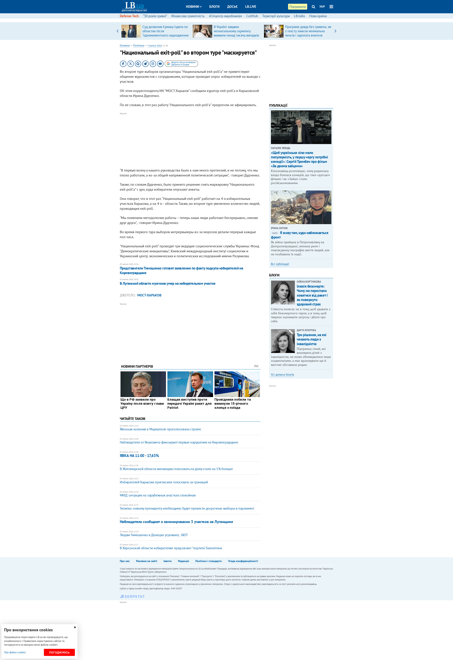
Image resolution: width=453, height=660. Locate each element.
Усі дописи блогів (282, 375)
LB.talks (299, 16)
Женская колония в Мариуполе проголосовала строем (160, 429)
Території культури (276, 16)
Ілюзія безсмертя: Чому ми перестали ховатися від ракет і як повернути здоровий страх (312, 295)
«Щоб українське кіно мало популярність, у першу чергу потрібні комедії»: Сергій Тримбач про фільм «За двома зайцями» (299, 159)
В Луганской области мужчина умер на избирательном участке (168, 283)
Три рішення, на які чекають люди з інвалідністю (311, 339)
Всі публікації (280, 264)
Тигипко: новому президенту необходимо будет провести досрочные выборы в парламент (187, 508)
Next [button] (335, 31)
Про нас (125, 561)
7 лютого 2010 (155, 45)
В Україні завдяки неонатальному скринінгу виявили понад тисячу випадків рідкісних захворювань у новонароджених (236, 35)
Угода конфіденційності (243, 561)
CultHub (252, 16)
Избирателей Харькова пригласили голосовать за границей (164, 482)
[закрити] (75, 627)
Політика (138, 45)
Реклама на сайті (146, 561)
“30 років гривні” (155, 16)
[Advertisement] (190, 140)
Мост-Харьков (149, 295)
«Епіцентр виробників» (225, 16)
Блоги (214, 6)
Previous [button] (117, 31)
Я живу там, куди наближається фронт (299, 235)
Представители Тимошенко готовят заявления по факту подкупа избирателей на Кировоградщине (181, 270)
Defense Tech (129, 16)
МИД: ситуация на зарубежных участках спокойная (158, 495)
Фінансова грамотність (188, 16)
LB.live (250, 6)
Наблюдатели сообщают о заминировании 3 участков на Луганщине (176, 521)
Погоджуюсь (59, 652)
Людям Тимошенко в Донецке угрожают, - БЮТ (154, 535)
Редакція (183, 561)
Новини (192, 6)
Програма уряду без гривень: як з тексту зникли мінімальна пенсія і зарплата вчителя (308, 31)
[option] (155, 31)
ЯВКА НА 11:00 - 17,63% (139, 455)
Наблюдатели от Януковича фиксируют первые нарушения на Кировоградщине (179, 442)
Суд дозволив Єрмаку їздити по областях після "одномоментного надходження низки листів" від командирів (165, 33)
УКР (322, 7)
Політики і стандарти (208, 561)
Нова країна (318, 16)
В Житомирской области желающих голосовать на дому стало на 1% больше (176, 469)
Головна (125, 45)
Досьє (232, 6)
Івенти (168, 561)
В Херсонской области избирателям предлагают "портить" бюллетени (171, 548)
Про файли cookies (15, 652)
